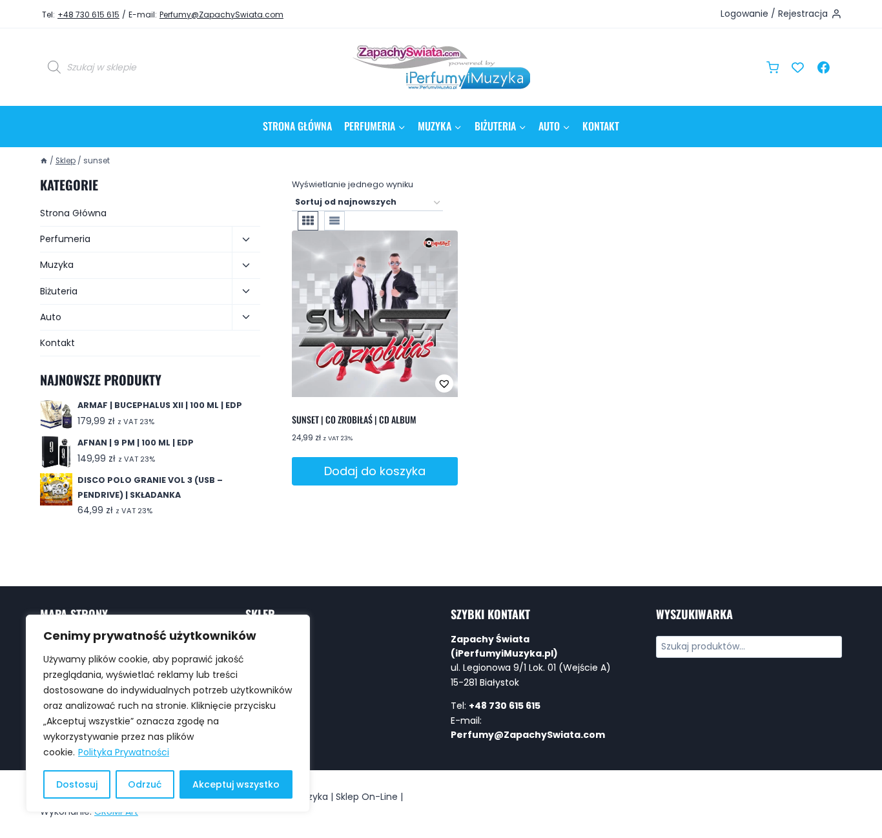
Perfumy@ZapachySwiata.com (221, 14)
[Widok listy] (334, 220)
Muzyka (57, 264)
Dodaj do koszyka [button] (375, 471)
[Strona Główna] (44, 161)
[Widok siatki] (308, 220)
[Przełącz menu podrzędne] (246, 239)
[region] (168, 713)
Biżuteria (58, 291)
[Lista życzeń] (798, 67)
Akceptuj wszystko (236, 784)
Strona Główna (297, 126)
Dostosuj (76, 784)
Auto (50, 317)
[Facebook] (823, 67)
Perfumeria (65, 238)
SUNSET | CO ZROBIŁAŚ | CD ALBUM (354, 419)
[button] (402, 383)
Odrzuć (144, 784)
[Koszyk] (772, 67)
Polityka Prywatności (123, 752)
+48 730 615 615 (88, 14)
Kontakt (600, 126)
